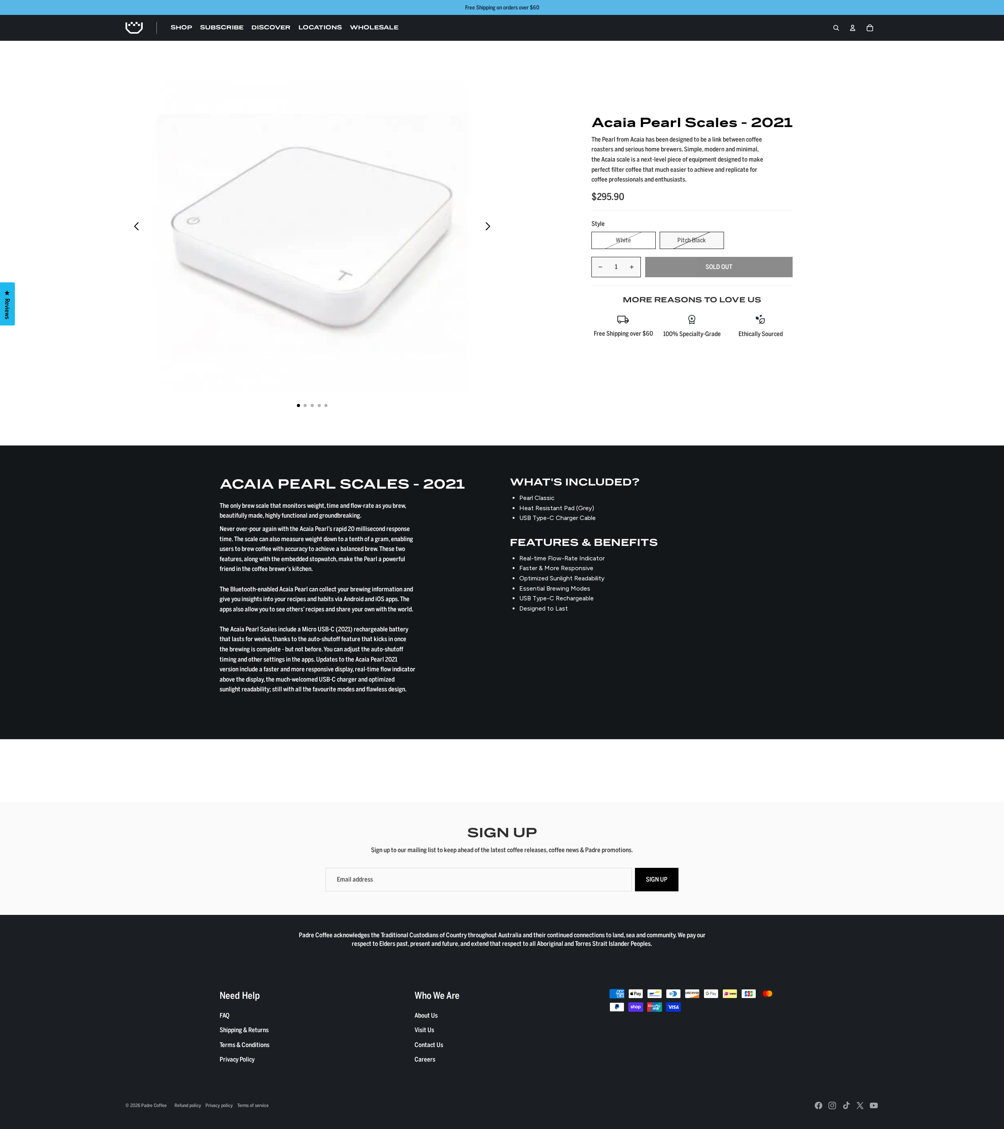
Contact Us (429, 1044)
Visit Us (424, 1029)
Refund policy (188, 1105)
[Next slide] (490, 227)
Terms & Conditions (244, 1044)
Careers (425, 1059)
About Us (426, 1015)
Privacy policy (219, 1105)
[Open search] (836, 27)
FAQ (224, 1015)
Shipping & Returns (244, 1029)
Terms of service (253, 1105)
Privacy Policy (237, 1059)
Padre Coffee (154, 1105)
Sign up (657, 879)
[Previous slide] (134, 227)
